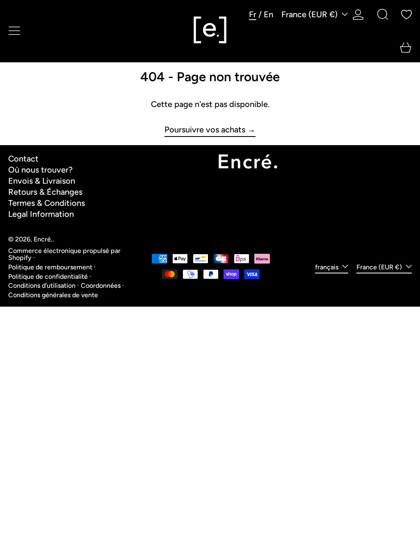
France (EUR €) (310, 14)
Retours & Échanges (45, 192)
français (327, 267)
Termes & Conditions (46, 203)
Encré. (43, 239)
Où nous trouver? (40, 170)
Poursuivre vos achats (204, 129)
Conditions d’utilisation (41, 285)
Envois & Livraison (41, 181)
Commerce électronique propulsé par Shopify (64, 254)
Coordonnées (101, 285)
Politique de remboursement (50, 267)
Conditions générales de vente (53, 295)
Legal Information (41, 214)
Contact (23, 159)
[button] (383, 14)
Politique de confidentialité (48, 276)
